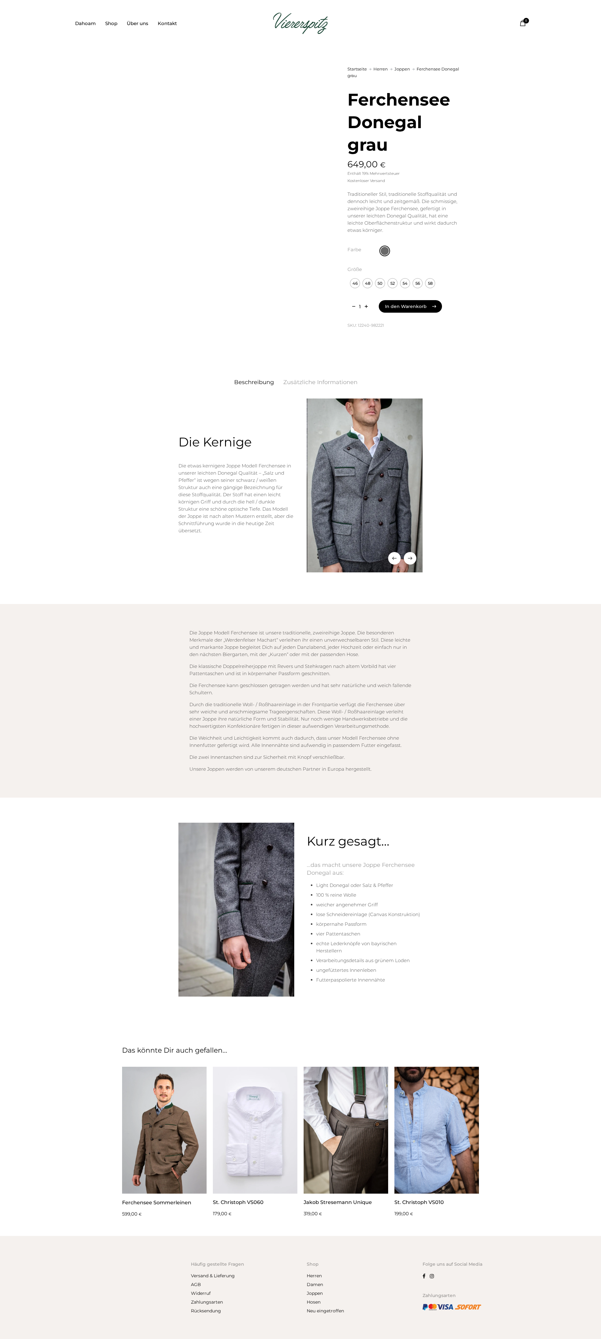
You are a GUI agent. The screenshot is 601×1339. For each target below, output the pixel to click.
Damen (315, 1284)
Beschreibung (254, 382)
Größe (354, 269)
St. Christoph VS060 (238, 1202)
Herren (380, 68)
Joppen (402, 68)
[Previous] (394, 558)
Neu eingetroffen (325, 1311)
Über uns (137, 23)
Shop (111, 23)
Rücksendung (206, 1311)
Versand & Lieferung (213, 1276)
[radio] (384, 251)
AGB (196, 1284)
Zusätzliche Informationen (320, 382)
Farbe (354, 250)
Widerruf (201, 1293)
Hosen (314, 1302)
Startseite (357, 68)
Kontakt (167, 23)
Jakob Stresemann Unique (338, 1202)
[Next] (410, 558)
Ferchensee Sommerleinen (156, 1203)
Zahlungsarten (207, 1302)
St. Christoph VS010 (419, 1202)
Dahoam (85, 23)
